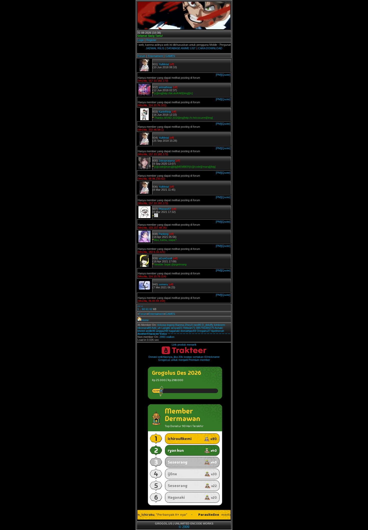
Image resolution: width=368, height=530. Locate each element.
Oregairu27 (204, 330)
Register (151, 39)
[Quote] (225, 74)
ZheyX (189, 324)
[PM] (218, 74)
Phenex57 (165, 208)
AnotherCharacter (148, 333)
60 (143, 309)
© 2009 (184, 527)
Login (140, 39)
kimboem (219, 324)
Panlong (163, 233)
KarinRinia (165, 111)
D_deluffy (207, 324)
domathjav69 (188, 330)
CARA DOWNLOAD (210, 48)
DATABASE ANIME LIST (181, 48)
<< (138, 306)
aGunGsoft (165, 258)
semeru (163, 284)
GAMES (170, 55)
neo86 (197, 324)
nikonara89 (144, 327)
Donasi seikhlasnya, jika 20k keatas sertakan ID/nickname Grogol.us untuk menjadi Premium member (184, 358)
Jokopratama (167, 160)
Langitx (165, 327)
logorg (170, 324)
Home (145, 320)
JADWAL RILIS (155, 48)
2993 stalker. (167, 336)
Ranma (179, 324)
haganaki (174, 330)
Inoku (163, 333)
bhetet (141, 330)
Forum (141, 55)
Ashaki (219, 327)
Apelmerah (217, 330)
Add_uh (156, 327)
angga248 (162, 330)
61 (147, 309)
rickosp (161, 324)
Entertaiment (155, 55)
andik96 (150, 330)
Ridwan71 (189, 327)
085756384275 (205, 327)
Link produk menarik (184, 344)
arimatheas (165, 87)
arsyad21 (176, 327)
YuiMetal (164, 64)
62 (150, 309)
